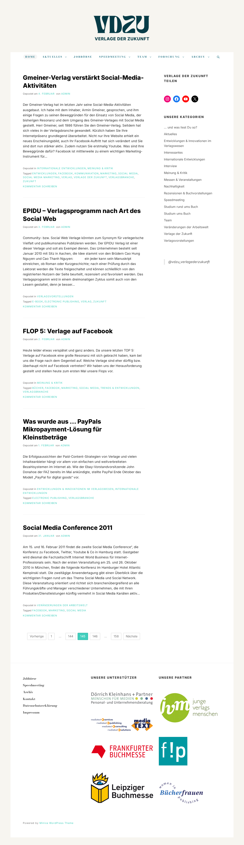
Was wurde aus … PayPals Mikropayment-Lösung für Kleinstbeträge (62, 429)
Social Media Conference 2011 (67, 527)
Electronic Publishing (62, 301)
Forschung (169, 57)
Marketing (108, 173)
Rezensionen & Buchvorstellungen (188, 193)
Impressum (31, 712)
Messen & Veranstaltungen (182, 180)
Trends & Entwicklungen (119, 388)
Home (30, 57)
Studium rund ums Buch (181, 207)
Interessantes (173, 152)
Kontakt (29, 699)
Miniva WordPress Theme (56, 823)
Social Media (128, 173)
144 (70, 636)
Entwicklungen (44, 173)
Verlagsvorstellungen (55, 296)
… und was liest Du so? (180, 127)
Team (142, 57)
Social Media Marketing (41, 177)
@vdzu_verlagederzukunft (189, 262)
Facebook (65, 173)
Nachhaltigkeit (174, 186)
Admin (65, 93)
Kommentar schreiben (40, 186)
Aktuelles (52, 57)
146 (95, 636)
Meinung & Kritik (100, 168)
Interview (170, 166)
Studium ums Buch (177, 213)
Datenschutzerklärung (40, 705)
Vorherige (37, 636)
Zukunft (29, 181)
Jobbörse (83, 57)
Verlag (66, 177)
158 (116, 636)
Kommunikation (87, 173)
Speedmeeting (112, 57)
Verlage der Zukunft (90, 177)
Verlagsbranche (121, 177)
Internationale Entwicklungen (61, 168)
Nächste (131, 636)
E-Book (37, 301)
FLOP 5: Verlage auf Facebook (68, 331)
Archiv (198, 57)
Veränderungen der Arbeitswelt (62, 605)
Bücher (37, 388)
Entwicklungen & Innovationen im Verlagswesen (75, 489)
